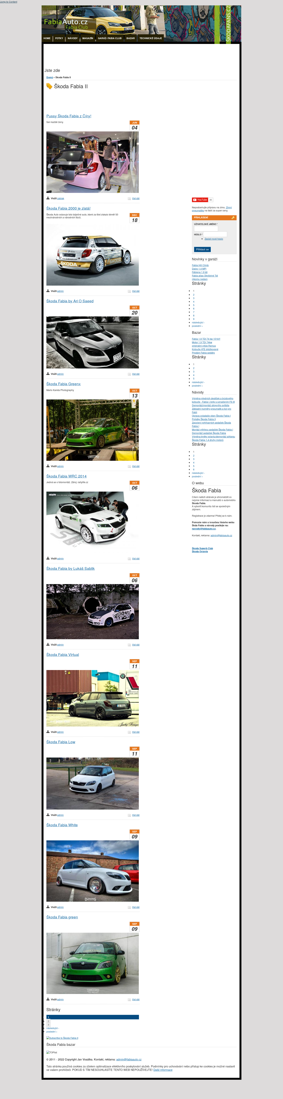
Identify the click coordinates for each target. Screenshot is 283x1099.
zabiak (60, 198)
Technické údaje (151, 38)
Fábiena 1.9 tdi (200, 272)
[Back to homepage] (141, 43)
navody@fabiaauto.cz (204, 528)
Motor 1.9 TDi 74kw (202, 342)
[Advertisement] (114, 52)
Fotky (59, 38)
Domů (49, 77)
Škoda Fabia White (62, 824)
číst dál (136, 198)
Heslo (198, 234)
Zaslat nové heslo (214, 238)
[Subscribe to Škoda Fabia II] (62, 1037)
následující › (52, 1028)
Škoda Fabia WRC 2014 (66, 475)
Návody (73, 38)
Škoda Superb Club (202, 548)
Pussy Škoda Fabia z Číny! (68, 115)
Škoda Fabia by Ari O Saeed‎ (70, 300)
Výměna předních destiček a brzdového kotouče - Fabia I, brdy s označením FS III (213, 400)
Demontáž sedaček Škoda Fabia (209, 433)
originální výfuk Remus (204, 345)
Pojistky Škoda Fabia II (204, 419)
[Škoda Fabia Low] (92, 808)
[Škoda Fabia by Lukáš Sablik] (92, 638)
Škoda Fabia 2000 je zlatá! (68, 208)
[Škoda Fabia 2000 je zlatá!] (92, 284)
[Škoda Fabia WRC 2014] (92, 552)
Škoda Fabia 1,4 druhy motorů (208, 439)
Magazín (87, 38)
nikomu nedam (200, 279)
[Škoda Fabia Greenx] (92, 459)
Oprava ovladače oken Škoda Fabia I (211, 415)
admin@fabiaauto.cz (221, 535)
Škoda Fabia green (62, 916)
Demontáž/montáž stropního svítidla (210, 405)
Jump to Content (8, 1)
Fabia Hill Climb (200, 265)
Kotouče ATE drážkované (205, 349)
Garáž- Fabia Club (110, 38)
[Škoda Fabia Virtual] (92, 725)
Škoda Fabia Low (60, 741)
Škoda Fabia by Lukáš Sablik (70, 568)
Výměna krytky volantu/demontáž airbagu (213, 436)
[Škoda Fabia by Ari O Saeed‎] (92, 367)
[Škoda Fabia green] (92, 993)
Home (47, 38)
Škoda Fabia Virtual (62, 654)
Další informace (162, 1070)
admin (60, 291)
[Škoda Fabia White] (92, 900)
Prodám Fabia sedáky (203, 352)
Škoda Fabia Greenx (63, 383)
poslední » (51, 1031)
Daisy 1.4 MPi (199, 268)
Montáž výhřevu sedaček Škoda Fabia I (212, 429)
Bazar (130, 38)
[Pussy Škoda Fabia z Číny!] (92, 191)
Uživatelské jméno (206, 224)
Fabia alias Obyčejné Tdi (205, 275)
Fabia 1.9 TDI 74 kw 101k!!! (206, 338)
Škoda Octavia (200, 551)
